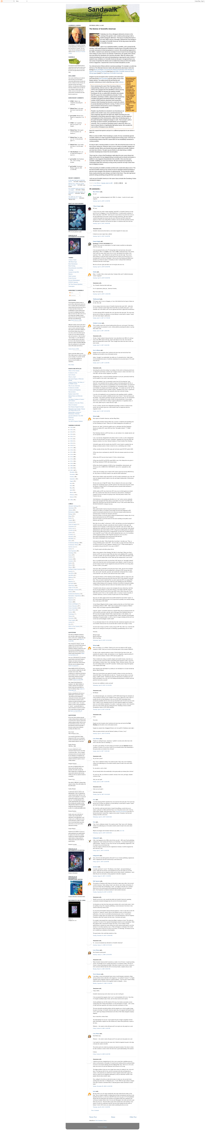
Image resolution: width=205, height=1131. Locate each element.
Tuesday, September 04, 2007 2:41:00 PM (102, 892)
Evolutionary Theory (73, 544)
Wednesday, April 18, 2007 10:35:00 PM (102, 640)
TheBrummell (96, 299)
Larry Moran (97, 183)
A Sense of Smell (72, 259)
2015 (71, 452)
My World (70, 583)
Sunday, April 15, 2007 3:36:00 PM (101, 345)
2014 (71, 454)
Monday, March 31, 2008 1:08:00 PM (101, 969)
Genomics (70, 561)
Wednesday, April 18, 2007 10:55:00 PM (102, 685)
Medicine (70, 577)
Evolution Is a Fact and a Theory (75, 402)
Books (70, 518)
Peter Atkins (71, 364)
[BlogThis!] (116, 183)
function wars (71, 546)
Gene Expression (72, 550)
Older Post (133, 1117)
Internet (70, 571)
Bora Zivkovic (96, 191)
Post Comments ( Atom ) (101, 1120)
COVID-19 (71, 530)
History (70, 565)
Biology (70, 514)
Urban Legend (71, 620)
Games (70, 548)
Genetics (70, 557)
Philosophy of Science (73, 589)
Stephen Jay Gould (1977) (73, 665)
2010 (71, 463)
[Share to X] (118, 183)
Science (70, 602)
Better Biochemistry (73, 264)
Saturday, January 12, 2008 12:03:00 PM (102, 954)
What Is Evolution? (72, 404)
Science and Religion (73, 604)
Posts (71, 292)
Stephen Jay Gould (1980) (78, 679)
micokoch (95, 866)
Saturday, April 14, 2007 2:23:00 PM (101, 201)
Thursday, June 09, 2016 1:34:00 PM (101, 1107)
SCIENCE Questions (73, 282)
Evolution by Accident (73, 387)
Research (70, 599)
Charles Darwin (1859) (73, 349)
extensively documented (121, 811)
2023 (71, 434)
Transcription (71, 286)
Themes (70, 616)
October (72, 476)
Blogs (69, 516)
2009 (71, 465)
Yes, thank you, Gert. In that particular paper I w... (74, 197)
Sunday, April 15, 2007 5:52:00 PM (101, 362)
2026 (71, 427)
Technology (71, 614)
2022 (71, 436)
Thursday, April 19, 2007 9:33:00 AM (101, 709)
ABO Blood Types (72, 261)
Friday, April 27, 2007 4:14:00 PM (101, 850)
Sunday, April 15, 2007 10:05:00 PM (101, 411)
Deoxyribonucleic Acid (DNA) (75, 268)
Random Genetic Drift (73, 394)
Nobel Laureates (72, 276)
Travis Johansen (97, 974)
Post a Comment (95, 1110)
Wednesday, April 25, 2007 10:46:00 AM (102, 817)
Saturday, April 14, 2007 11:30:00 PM (101, 294)
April (71, 490)
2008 (71, 468)
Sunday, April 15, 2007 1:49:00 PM (101, 330)
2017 (71, 447)
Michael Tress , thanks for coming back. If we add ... (76, 184)
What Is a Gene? (72, 377)
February (72, 494)
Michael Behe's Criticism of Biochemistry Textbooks (74, 413)
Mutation (70, 274)
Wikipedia (70, 628)
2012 (71, 459)
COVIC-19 (71, 528)
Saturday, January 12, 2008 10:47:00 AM (102, 945)
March (71, 492)
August (71, 481)
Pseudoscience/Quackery (74, 593)
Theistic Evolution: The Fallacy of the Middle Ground (76, 383)
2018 (71, 445)
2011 (71, 461)
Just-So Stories (71, 374)
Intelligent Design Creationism (75, 569)
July (71, 483)
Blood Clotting (71, 266)
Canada (70, 520)
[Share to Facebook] (120, 183)
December (72, 472)
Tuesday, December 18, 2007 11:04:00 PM (102, 935)
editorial (121, 82)
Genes (70, 555)
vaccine (70, 622)
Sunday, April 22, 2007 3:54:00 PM (101, 781)
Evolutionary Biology (73, 542)
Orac (94, 799)
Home (113, 1117)
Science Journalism (72, 608)
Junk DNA (71, 573)
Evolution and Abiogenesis (74, 389)
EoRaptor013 (96, 838)
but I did (122, 830)
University (71, 618)
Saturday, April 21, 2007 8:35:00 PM (101, 733)
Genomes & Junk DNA (73, 272)
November (72, 474)
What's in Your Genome (73, 370)
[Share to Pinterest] (122, 183)
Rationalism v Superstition (74, 595)
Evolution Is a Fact (72, 372)
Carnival (70, 522)
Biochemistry (71, 512)
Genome (70, 559)
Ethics (70, 540)
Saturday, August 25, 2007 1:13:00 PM (102, 876)
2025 (71, 429)
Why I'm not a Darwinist (74, 385)
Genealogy (70, 270)
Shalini (95, 272)
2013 (71, 456)
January (72, 497)
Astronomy (71, 508)
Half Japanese (96, 881)
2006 (71, 499)
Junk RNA (70, 575)
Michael (95, 416)
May (71, 487)
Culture (70, 532)
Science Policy (71, 610)
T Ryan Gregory (97, 206)
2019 (71, 443)
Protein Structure (72, 278)
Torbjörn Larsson (97, 323)
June (71, 485)
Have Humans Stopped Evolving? (76, 406)
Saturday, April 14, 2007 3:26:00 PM (101, 236)
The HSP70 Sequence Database (75, 421)
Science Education (97, 185)
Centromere (71, 526)
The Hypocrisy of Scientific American (111, 73)
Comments (73, 295)
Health (70, 563)
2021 (71, 438)
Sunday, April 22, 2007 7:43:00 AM (101, 751)
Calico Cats (71, 419)
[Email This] (115, 183)
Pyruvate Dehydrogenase (74, 280)
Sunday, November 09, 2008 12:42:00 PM (102, 1086)
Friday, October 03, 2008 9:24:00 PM (101, 1054)
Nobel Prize (71, 585)
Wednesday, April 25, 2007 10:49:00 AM (102, 832)
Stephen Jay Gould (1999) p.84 (76, 710)
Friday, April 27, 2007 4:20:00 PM (101, 861)
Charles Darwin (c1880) (76, 320)
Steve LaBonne (96, 350)
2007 (71, 470)
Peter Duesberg (103, 78)
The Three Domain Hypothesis (75, 284)
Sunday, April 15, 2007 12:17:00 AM (101, 318)
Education (70, 536)
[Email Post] (125, 183)
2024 (71, 432)
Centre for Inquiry (72, 524)
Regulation (71, 597)
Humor (70, 567)
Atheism (70, 510)
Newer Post (93, 1117)
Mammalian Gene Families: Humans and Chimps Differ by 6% (76, 409)
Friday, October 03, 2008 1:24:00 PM (101, 1028)
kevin (94, 1091)
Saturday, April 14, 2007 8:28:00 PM (101, 266)
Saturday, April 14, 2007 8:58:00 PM (101, 278)
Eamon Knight (96, 241)
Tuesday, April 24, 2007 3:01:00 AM (101, 794)
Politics (70, 591)
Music (70, 579)
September (72, 479)
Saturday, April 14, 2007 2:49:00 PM (101, 223)
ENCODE (70, 538)
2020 (71, 441)
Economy (70, 534)
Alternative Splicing (73, 506)
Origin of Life (71, 587)
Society (70, 612)
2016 (71, 450)
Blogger (105, 1127)
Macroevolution (72, 391)
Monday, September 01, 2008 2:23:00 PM (102, 983)
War (69, 624)
